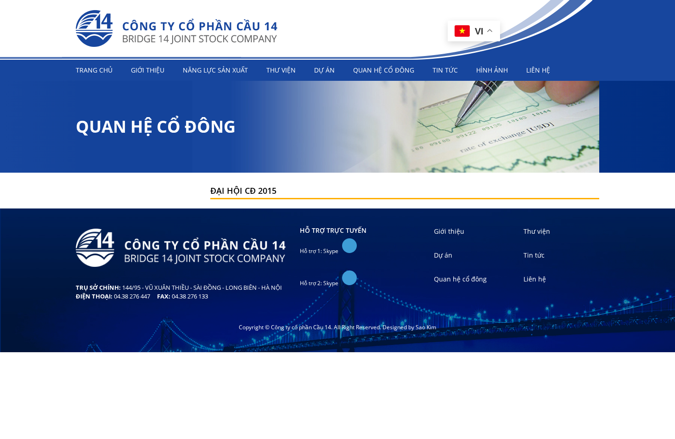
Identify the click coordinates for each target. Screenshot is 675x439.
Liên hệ (538, 70)
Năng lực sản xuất (215, 70)
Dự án (324, 70)
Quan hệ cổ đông (383, 70)
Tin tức (445, 70)
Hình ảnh (492, 70)
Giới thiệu (147, 70)
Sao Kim (426, 327)
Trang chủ (94, 70)
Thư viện (281, 70)
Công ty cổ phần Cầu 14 (177, 28)
